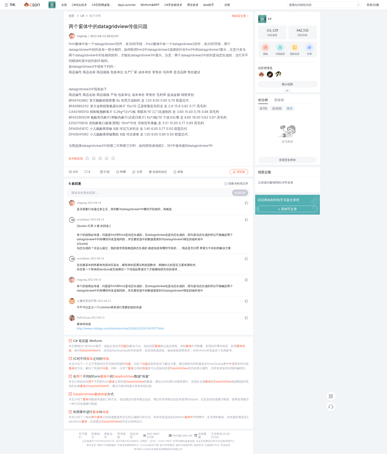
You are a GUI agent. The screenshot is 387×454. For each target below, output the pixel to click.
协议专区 (134, 435)
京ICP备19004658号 (127, 440)
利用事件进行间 (91, 412)
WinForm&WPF (149, 4)
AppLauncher (127, 4)
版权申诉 (199, 445)
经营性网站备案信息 (184, 440)
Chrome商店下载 (149, 445)
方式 (93, 394)
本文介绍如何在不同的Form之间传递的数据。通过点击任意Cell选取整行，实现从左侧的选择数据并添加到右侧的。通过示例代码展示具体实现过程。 (159, 384)
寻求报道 (121, 435)
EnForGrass (83, 317)
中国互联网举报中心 (128, 445)
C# (82, 15)
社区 (72, 15)
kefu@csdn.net (182, 435)
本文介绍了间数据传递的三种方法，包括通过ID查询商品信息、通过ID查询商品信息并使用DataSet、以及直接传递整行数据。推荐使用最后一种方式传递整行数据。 (159, 401)
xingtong (82, 202)
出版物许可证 (212, 445)
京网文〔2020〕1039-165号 (156, 440)
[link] (72, 15)
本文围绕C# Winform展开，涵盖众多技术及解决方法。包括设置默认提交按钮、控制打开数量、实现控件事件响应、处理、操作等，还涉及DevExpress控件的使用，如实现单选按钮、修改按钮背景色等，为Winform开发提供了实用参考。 (157, 348)
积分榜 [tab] (263, 100)
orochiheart (83, 219)
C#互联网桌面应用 (103, 4)
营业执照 (225, 445)
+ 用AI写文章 (287, 209)
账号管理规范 (167, 445)
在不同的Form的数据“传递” (111, 376)
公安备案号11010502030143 (98, 440)
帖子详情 (95, 15)
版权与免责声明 (184, 445)
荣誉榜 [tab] (279, 100)
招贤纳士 (95, 435)
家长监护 (91, 445)
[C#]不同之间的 (91, 358)
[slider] (101, 158)
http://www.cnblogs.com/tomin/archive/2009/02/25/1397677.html (120, 328)
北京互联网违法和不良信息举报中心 (215, 440)
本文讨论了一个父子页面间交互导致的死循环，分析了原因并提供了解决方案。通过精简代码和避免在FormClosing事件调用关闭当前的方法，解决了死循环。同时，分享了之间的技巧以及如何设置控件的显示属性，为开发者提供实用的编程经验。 (159, 366)
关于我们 (83, 435)
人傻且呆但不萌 (87, 300)
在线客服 (202, 435)
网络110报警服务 (107, 445)
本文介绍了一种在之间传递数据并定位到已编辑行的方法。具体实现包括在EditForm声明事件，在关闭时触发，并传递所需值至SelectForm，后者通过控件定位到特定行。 (159, 419)
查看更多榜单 (287, 159)
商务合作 (108, 435)
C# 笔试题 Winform (87, 341)
